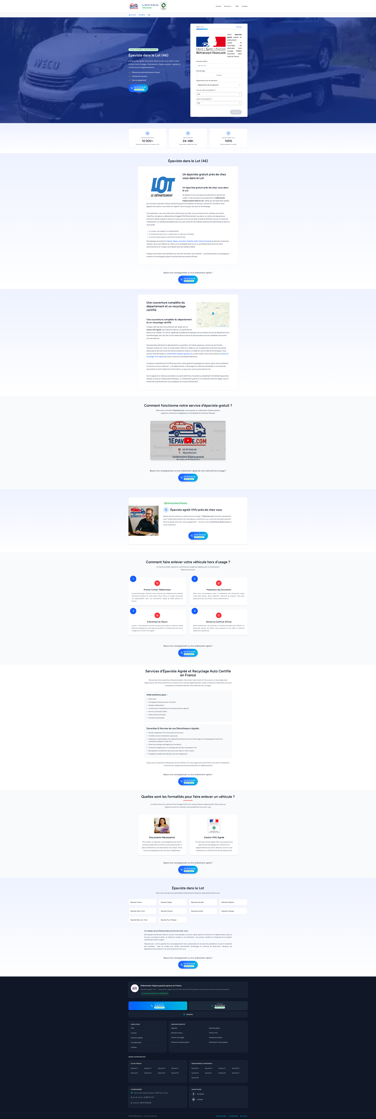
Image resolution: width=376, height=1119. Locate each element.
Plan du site (243, 1116)
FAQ (237, 6)
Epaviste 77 (147, 1068)
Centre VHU (213, 1033)
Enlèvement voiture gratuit (218, 1042)
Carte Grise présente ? (204, 99)
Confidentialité (136, 1042)
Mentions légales (137, 1038)
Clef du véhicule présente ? (206, 90)
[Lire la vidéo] (188, 440)
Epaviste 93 (147, 1073)
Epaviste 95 (174, 1073)
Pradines (190, 241)
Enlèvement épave (215, 1037)
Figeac (175, 241)
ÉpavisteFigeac (166, 902)
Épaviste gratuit (214, 1028)
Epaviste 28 (235, 1068)
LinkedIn (200, 1099)
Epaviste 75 (134, 1068)
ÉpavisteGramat (167, 911)
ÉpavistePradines (228, 902)
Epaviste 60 (222, 1073)
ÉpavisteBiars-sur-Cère (139, 920)
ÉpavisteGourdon (197, 902)
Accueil (218, 6)
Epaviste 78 (161, 1068)
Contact (245, 6)
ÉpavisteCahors (136, 902)
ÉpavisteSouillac (197, 911)
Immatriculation (202, 61)
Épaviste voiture (176, 1033)
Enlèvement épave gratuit (180, 1042)
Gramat (208, 241)
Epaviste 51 (208, 1073)
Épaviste (174, 1028)
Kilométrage (201, 71)
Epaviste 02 (195, 1068)
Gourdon (182, 241)
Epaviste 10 (208, 1068)
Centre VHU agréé (177, 1037)
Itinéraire (189, 1014)
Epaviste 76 (235, 1073)
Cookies (133, 1047)
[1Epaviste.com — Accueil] (135, 988)
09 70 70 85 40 (151, 5)
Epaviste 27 (222, 1068)
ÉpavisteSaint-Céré (138, 911)
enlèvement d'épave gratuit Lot (179, 354)
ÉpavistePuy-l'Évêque (168, 920)
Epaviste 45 (195, 1073)
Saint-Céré (198, 241)
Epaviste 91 (174, 1068)
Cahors (169, 241)
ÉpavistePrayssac (228, 911)
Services (227, 6)
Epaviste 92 (134, 1073)
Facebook (200, 1094)
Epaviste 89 (195, 1078)
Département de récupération (207, 80)
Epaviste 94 (161, 1073)
